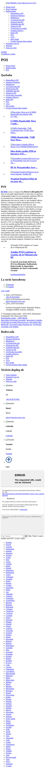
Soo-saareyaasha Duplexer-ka (20, 325)
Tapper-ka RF (16, 26)
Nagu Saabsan (11, 9)
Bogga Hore (10, 7)
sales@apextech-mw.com (15, 301)
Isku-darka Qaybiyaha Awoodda (13, 320)
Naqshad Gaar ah (12, 43)
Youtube (9, 454)
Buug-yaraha (10, 54)
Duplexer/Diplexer (18, 16)
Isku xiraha (15, 39)
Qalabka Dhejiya (17, 31)
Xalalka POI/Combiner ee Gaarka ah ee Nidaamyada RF (24, 255)
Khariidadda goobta (8, 318)
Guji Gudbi (5, 291)
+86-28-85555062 (13, 297)
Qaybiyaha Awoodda (19, 28)
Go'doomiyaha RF (18, 20)
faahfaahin (21, 274)
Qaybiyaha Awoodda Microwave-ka (15, 322)
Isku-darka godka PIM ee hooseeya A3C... (23, 152)
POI (12, 35)
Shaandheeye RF (17, 13)
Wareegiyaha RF (17, 22)
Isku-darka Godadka (34, 320)
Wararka (9, 46)
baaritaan (14, 274)
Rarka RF (14, 33)
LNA (13, 37)
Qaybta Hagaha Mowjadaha (21, 41)
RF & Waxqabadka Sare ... (24, 167)
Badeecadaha (11, 11)
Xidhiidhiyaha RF (17, 24)
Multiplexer (15, 18)
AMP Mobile (22, 318)
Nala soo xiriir (11, 48)
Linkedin (9, 436)
